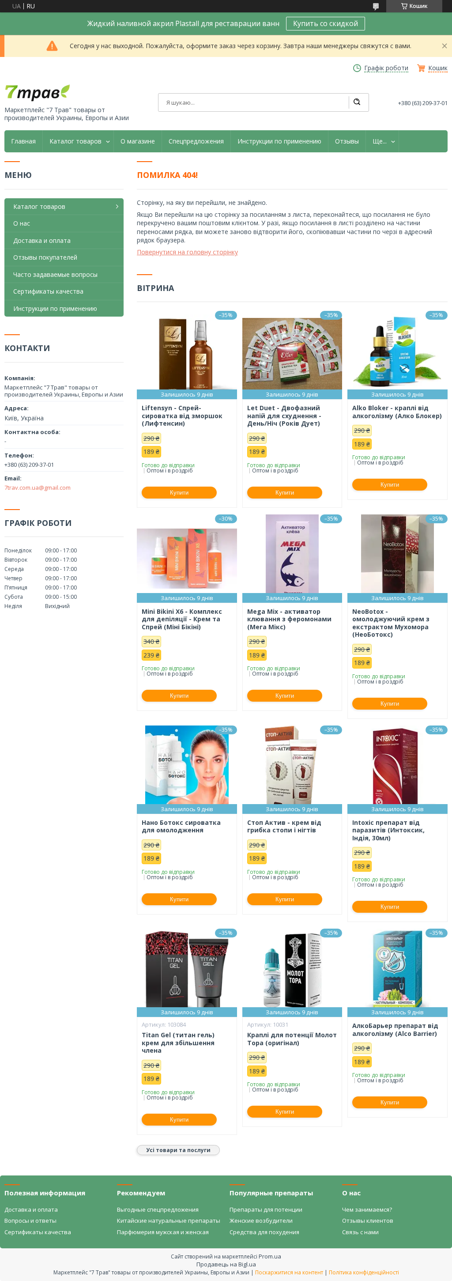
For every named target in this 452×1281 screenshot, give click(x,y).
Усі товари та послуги (178, 1150)
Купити (179, 492)
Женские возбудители (261, 1220)
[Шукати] (357, 102)
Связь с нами (360, 1232)
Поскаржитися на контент (289, 1272)
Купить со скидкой (325, 23)
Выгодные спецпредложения (158, 1209)
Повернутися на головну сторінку (187, 252)
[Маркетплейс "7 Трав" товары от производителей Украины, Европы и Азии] (37, 92)
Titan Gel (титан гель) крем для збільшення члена (178, 1042)
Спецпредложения (196, 141)
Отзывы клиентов (367, 1220)
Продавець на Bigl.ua (226, 1264)
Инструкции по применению (279, 141)
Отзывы (347, 141)
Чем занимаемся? (367, 1209)
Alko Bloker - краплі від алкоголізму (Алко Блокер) (397, 411)
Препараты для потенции (266, 1209)
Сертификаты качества (48, 291)
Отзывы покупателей (45, 257)
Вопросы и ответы (30, 1220)
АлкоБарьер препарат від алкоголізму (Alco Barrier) (395, 1029)
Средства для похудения (264, 1232)
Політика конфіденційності (364, 1272)
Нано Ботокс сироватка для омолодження (181, 826)
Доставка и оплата (42, 240)
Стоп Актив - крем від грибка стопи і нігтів (284, 826)
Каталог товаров (75, 141)
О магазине (138, 141)
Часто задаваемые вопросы (55, 274)
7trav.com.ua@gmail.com (37, 487)
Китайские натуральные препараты (168, 1220)
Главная (23, 141)
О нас (21, 223)
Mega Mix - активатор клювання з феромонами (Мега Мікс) (289, 619)
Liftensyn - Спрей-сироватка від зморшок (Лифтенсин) (182, 415)
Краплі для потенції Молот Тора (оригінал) (292, 1039)
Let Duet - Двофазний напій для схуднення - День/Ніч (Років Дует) (284, 415)
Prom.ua (270, 1256)
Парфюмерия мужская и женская (163, 1232)
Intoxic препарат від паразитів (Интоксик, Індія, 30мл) (388, 830)
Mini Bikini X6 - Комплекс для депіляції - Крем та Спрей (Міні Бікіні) (182, 619)
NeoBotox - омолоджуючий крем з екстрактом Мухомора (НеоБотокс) (390, 623)
